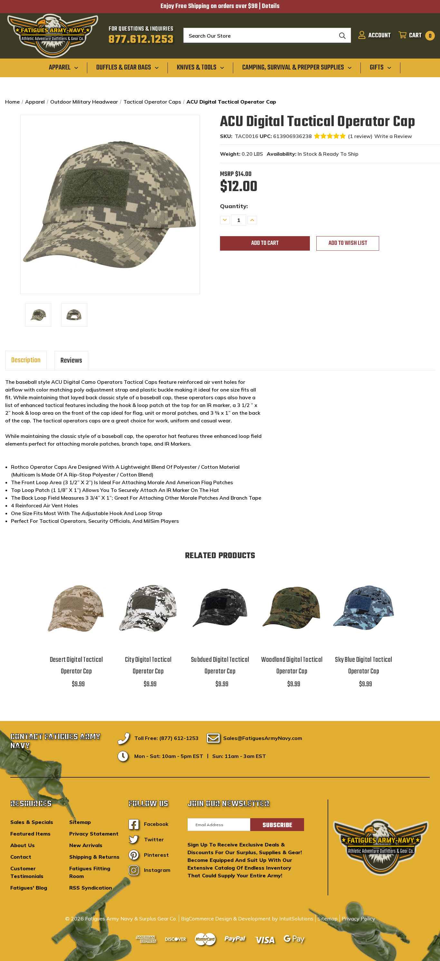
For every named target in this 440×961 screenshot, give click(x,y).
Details (271, 6)
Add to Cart (76, 617)
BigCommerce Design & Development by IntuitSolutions (247, 918)
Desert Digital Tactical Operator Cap (76, 665)
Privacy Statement (94, 833)
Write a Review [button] (393, 136)
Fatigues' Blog (28, 887)
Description (26, 360)
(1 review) (360, 136)
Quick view (76, 600)
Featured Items (30, 833)
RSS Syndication (90, 887)
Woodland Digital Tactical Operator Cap (291, 665)
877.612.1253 (141, 40)
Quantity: (234, 206)
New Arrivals (85, 845)
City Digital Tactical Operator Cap (148, 665)
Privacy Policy (358, 918)
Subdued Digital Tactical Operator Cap (220, 665)
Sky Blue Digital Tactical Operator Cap (363, 665)
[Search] (342, 35)
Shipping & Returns (94, 857)
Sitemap (80, 822)
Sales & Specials (31, 822)
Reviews (71, 360)
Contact (20, 857)
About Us (22, 845)
